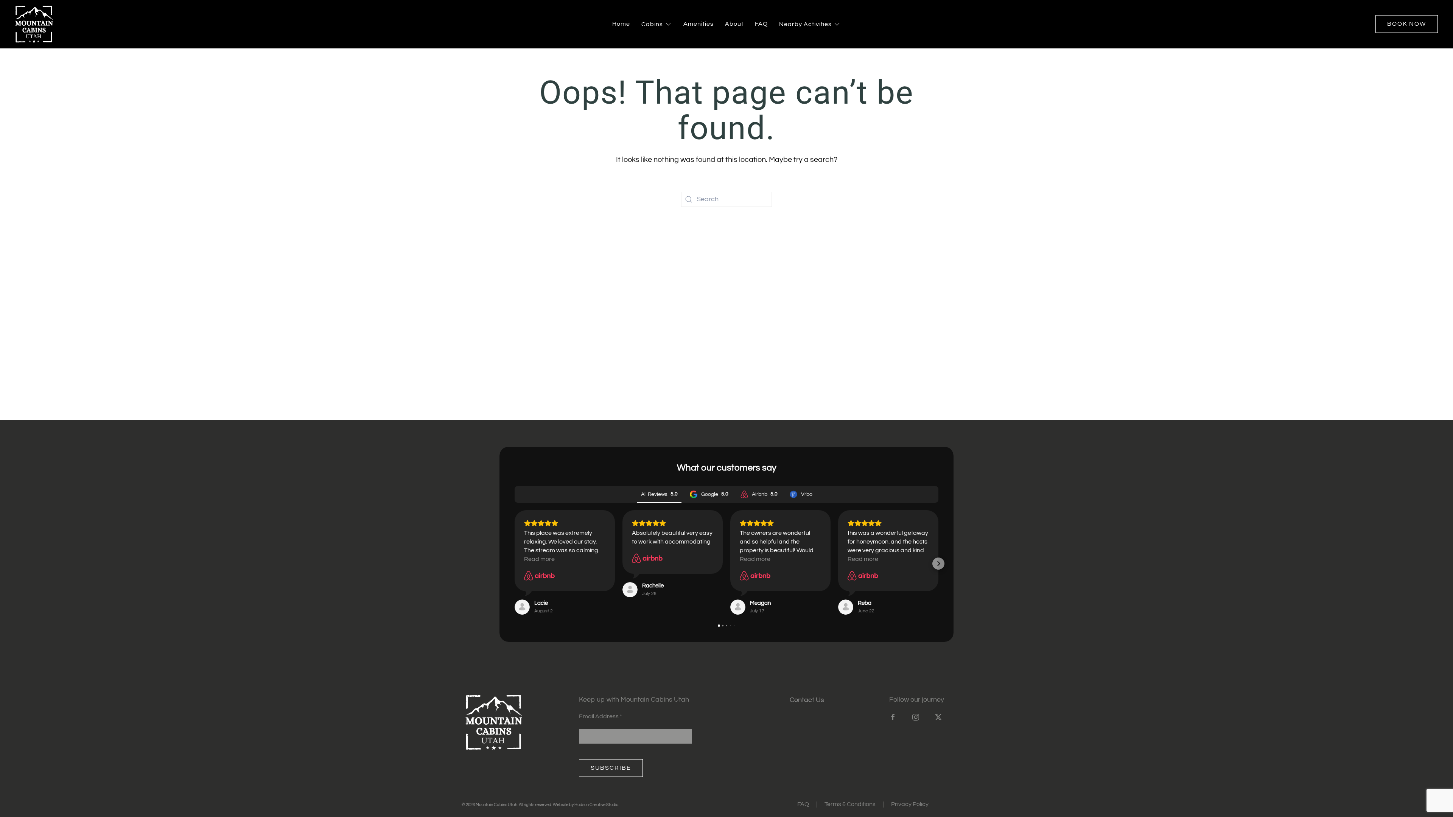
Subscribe (611, 768)
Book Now (1406, 24)
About (734, 24)
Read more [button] (539, 559)
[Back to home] (34, 24)
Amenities (698, 24)
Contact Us (807, 700)
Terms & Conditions (850, 804)
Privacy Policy (910, 804)
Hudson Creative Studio (596, 805)
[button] (515, 564)
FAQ (761, 24)
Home (621, 24)
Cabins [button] (652, 24)
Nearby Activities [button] (805, 24)
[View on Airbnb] (539, 576)
